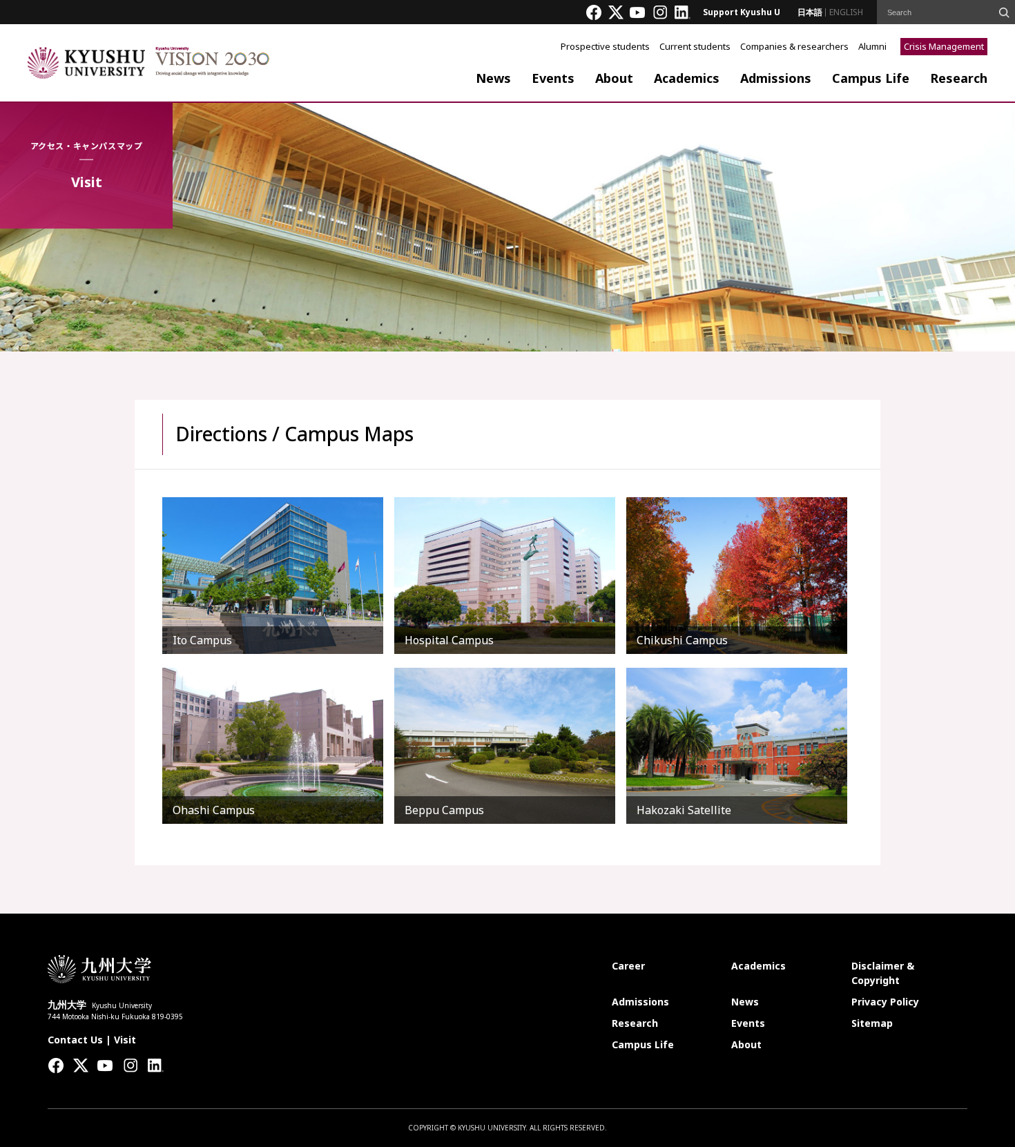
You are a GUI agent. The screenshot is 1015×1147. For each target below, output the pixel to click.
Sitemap (872, 1023)
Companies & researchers (794, 46)
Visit (125, 1039)
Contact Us (75, 1039)
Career (628, 965)
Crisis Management (944, 46)
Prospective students (605, 46)
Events (553, 78)
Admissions (775, 78)
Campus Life (870, 78)
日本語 (810, 12)
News (493, 78)
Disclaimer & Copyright (882, 973)
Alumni (872, 46)
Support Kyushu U (741, 12)
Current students (695, 46)
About (614, 78)
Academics (686, 78)
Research (958, 78)
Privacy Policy (885, 1001)
